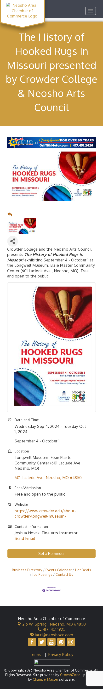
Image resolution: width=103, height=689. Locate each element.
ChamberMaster (45, 679)
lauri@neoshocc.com (53, 635)
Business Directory (27, 570)
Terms (35, 654)
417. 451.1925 (53, 629)
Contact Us (64, 574)
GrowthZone (70, 675)
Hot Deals (83, 570)
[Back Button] (9, 214)
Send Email (25, 538)
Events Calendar (59, 570)
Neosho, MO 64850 (54, 624)
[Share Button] (12, 241)
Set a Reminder (51, 553)
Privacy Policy (60, 654)
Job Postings (42, 574)
